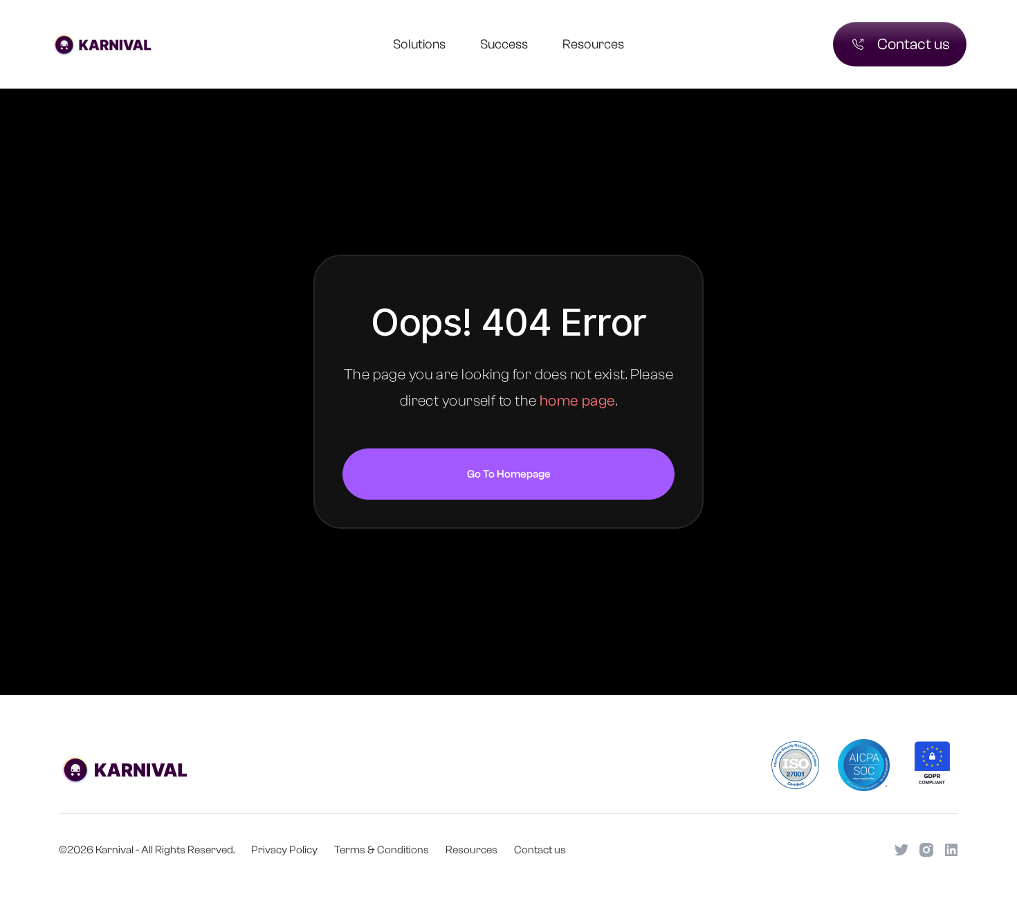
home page (578, 401)
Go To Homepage (509, 474)
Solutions (419, 44)
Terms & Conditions (381, 850)
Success (504, 44)
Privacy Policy (284, 850)
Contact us (540, 850)
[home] (125, 44)
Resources (593, 44)
